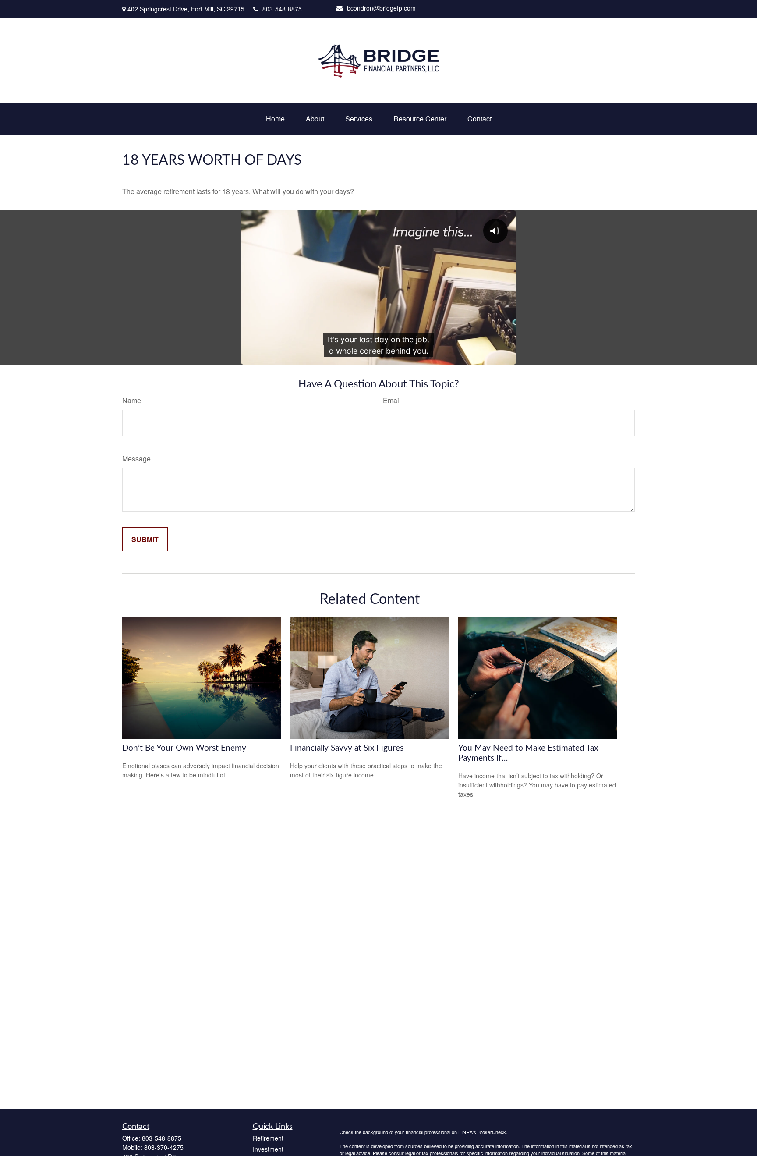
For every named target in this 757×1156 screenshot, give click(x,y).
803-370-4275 (164, 1147)
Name (131, 400)
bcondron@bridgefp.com (381, 8)
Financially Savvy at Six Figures (346, 748)
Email (392, 400)
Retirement (268, 1138)
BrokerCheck (492, 1131)
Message (136, 459)
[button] (275, 118)
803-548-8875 (282, 8)
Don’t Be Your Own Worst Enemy (184, 748)
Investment (268, 1149)
